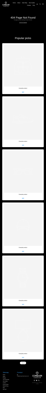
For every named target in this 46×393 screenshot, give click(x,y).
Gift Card (4, 389)
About (18, 2)
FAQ (34, 5)
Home (14, 2)
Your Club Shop (6, 379)
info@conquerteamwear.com (23, 376)
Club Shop (24, 2)
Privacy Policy (5, 384)
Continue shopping (23, 22)
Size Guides (32, 2)
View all (23, 362)
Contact (29, 5)
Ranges (4, 377)
